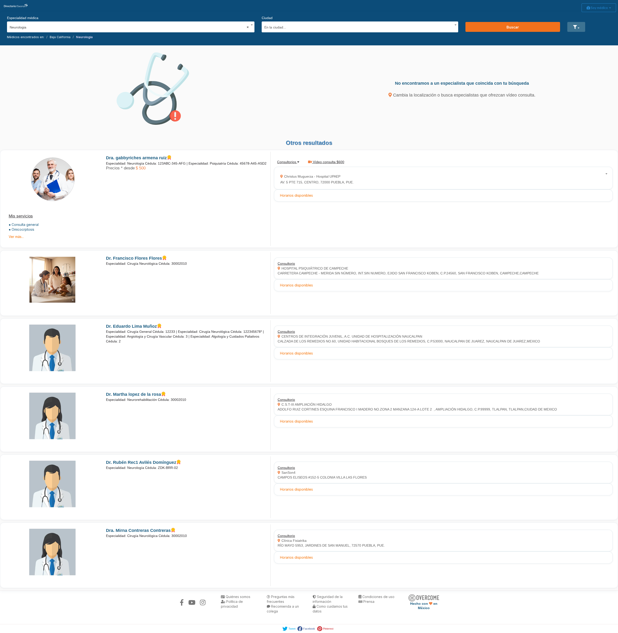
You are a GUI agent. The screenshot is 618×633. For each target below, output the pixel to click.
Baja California (60, 37)
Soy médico (599, 8)
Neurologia (84, 37)
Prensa (368, 601)
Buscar (512, 27)
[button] (576, 27)
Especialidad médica (22, 18)
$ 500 (141, 168)
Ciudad (267, 18)
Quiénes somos (237, 597)
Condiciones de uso (377, 597)
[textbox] (358, 27)
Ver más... (16, 237)
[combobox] (129, 26)
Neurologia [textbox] (129, 27)
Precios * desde (120, 168)
